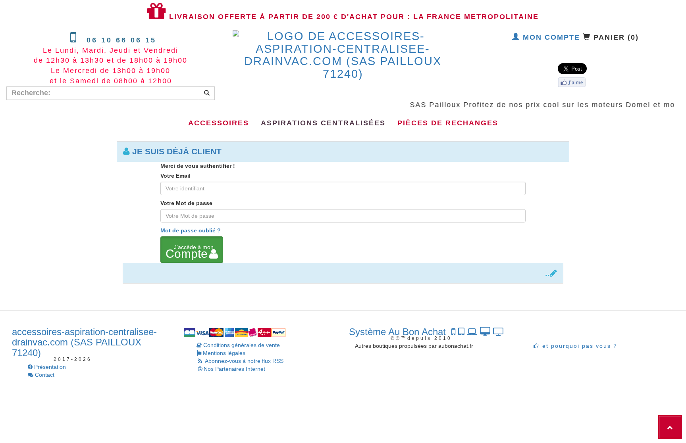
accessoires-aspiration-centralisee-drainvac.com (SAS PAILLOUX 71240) (84, 342)
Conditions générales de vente (241, 345)
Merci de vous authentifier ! (197, 166)
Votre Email (175, 176)
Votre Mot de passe (186, 203)
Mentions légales (223, 353)
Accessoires (218, 123)
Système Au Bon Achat (400, 331)
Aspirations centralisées (323, 123)
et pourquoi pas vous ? (578, 346)
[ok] (207, 93)
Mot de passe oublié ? (190, 230)
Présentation (49, 367)
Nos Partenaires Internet (234, 369)
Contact (43, 375)
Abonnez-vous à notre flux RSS (243, 361)
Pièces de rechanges (447, 123)
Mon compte (550, 37)
